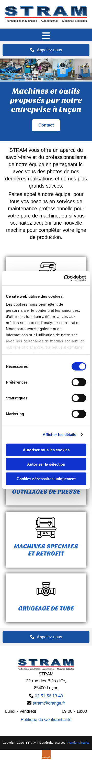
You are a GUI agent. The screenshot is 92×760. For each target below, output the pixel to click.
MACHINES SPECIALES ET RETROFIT (46, 550)
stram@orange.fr (49, 703)
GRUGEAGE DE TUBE (46, 608)
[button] (46, 36)
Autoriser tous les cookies (46, 449)
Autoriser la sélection (46, 464)
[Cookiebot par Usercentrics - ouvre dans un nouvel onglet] (65, 278)
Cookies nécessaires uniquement (46, 478)
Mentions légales (78, 742)
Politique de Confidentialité (46, 719)
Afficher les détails (59, 434)
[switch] (79, 382)
